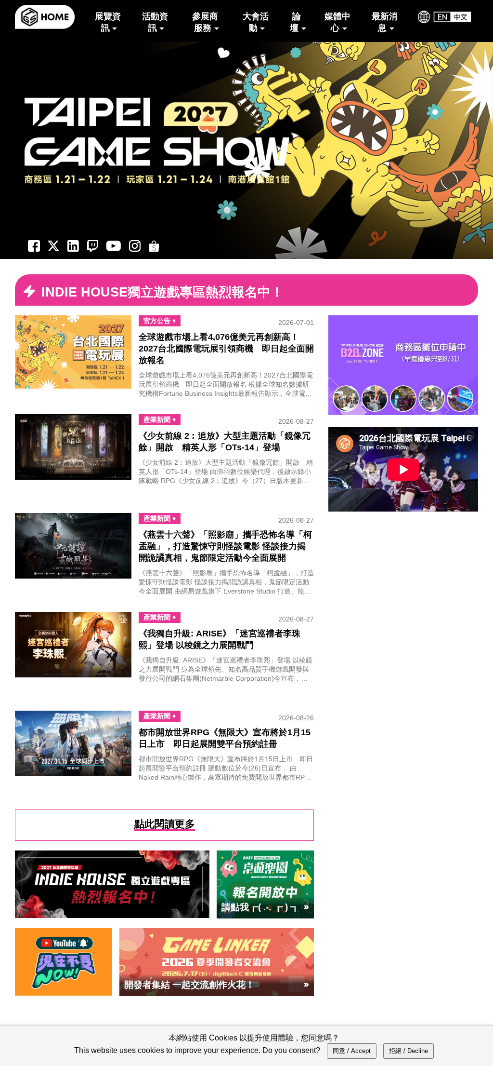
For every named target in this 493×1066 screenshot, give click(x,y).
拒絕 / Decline (408, 1050)
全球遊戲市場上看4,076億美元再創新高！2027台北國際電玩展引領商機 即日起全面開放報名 (226, 348)
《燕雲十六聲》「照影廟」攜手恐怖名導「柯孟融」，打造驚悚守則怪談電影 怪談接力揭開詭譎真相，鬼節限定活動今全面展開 (225, 546)
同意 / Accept (352, 1050)
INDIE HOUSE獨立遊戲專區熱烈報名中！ (162, 292)
